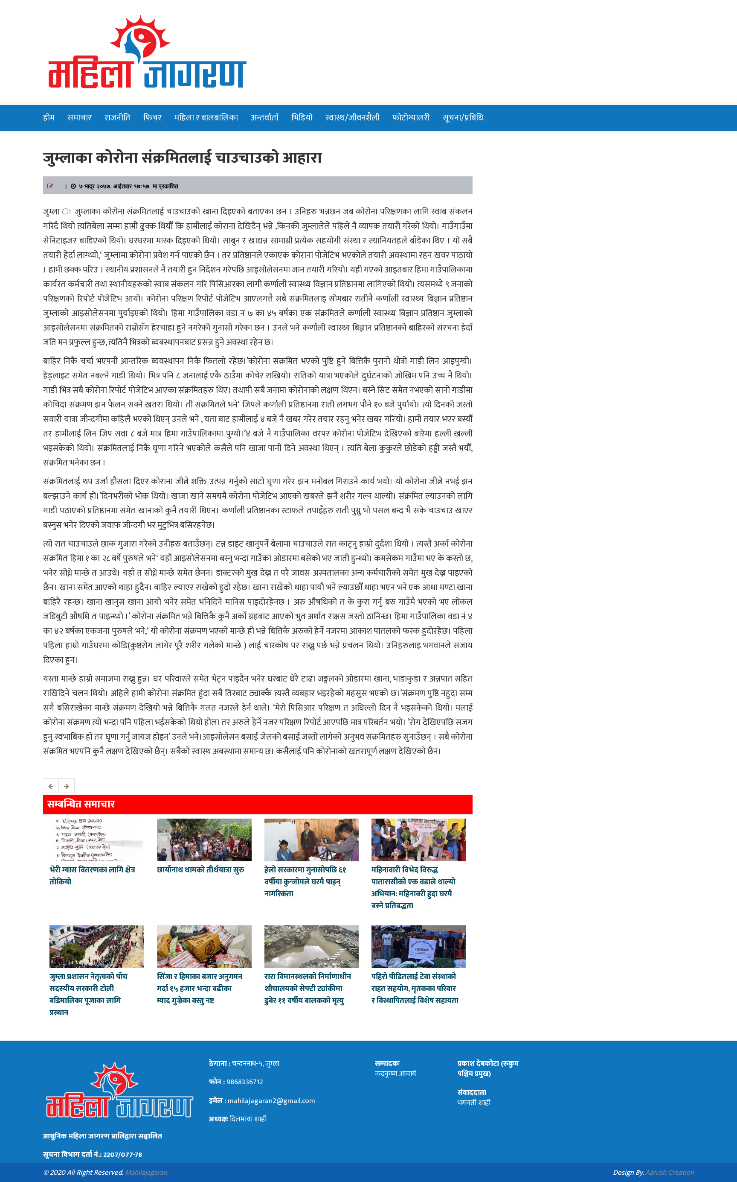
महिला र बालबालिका (206, 118)
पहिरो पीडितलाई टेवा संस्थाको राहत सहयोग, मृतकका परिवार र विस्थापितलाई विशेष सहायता (414, 989)
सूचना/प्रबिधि (463, 118)
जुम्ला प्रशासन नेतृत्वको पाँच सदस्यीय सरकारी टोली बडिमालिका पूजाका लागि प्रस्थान (88, 995)
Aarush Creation (669, 1173)
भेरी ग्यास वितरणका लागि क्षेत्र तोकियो (92, 876)
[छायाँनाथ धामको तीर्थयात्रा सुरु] (204, 839)
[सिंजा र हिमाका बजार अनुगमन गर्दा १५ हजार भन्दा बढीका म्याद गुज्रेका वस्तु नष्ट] (204, 946)
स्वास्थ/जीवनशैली (352, 118)
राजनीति (117, 118)
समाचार (79, 118)
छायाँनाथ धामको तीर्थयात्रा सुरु (201, 870)
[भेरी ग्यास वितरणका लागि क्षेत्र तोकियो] (96, 839)
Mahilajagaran (146, 1173)
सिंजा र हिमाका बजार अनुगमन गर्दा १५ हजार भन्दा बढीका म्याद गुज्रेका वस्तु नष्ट (199, 989)
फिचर (152, 118)
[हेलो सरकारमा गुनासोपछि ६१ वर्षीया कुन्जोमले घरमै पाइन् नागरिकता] (311, 839)
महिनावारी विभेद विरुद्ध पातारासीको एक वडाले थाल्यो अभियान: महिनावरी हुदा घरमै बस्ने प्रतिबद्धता (413, 888)
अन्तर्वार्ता (265, 118)
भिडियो (302, 118)
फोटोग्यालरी (411, 118)
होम (49, 118)
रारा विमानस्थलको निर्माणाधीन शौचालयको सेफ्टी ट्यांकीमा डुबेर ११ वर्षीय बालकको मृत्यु (307, 989)
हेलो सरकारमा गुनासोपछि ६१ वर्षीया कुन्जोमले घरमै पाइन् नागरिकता (305, 882)
